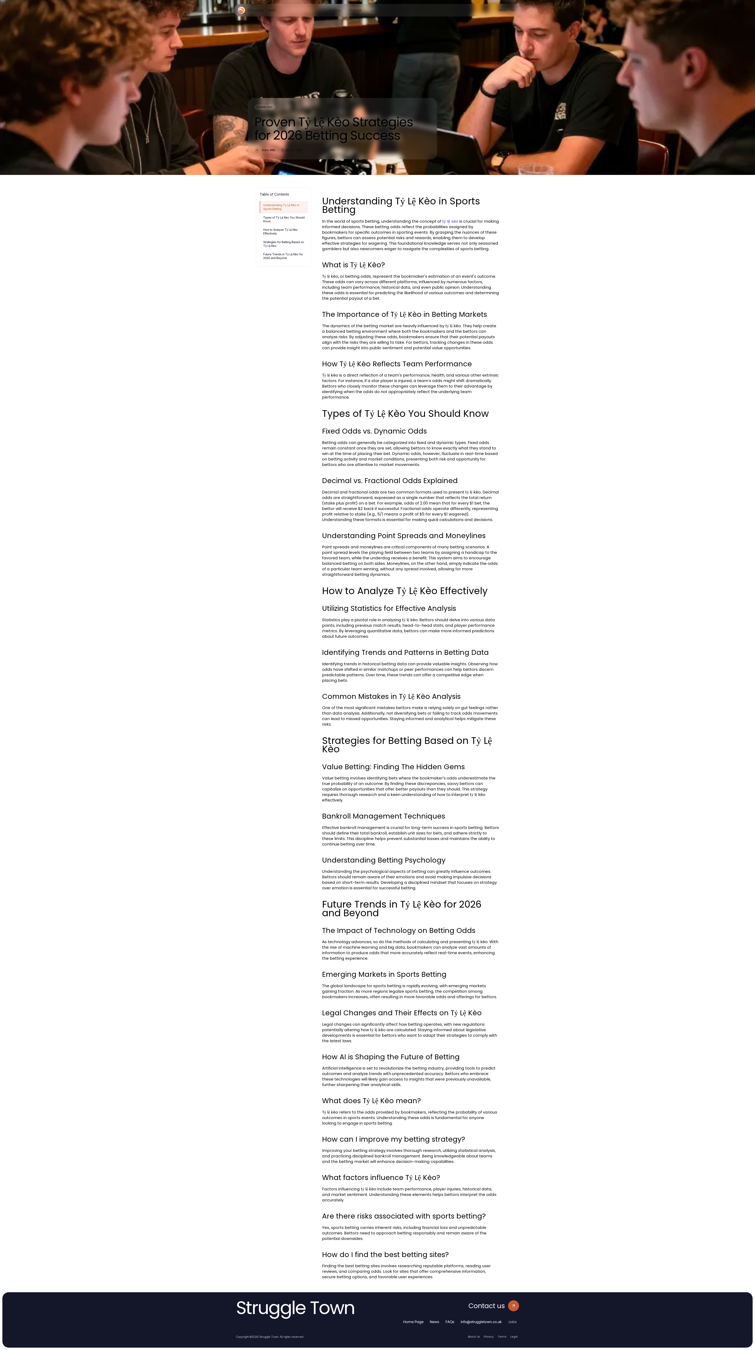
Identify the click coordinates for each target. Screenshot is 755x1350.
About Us (474, 1337)
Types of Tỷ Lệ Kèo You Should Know (284, 219)
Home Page (413, 1321)
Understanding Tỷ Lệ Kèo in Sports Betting (281, 206)
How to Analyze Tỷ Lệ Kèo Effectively (280, 231)
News (434, 1321)
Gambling (265, 107)
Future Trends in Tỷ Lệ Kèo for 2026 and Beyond (283, 256)
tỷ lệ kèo (450, 221)
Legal (513, 1337)
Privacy (489, 1337)
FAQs (450, 1321)
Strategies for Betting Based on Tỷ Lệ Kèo (283, 243)
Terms (502, 1337)
